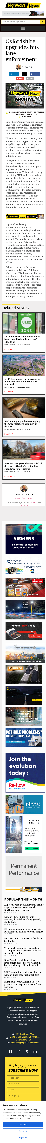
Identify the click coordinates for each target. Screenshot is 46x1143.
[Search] (42, 22)
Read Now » (9, 349)
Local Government (29, 112)
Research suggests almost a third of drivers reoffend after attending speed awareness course (23, 466)
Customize (23, 1131)
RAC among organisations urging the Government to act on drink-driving (22, 424)
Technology (31, 114)
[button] (14, 74)
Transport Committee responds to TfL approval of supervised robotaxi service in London (22, 951)
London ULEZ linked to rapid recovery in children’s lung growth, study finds (22, 919)
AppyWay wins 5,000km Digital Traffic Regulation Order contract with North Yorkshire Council (24, 907)
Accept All (23, 1124)
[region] (23, 1122)
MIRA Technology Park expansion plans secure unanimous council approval (22, 381)
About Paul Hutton (24, 498)
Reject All (23, 1138)
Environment (14, 112)
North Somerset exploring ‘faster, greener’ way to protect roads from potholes (22, 984)
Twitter (34, 503)
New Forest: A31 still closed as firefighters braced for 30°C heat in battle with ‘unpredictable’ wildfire (22, 963)
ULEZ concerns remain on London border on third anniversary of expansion (22, 339)
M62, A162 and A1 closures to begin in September (23, 940)
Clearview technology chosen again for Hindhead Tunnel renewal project (23, 930)
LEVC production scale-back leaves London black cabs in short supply (22, 973)
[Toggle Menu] (23, 29)
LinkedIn (24, 505)
